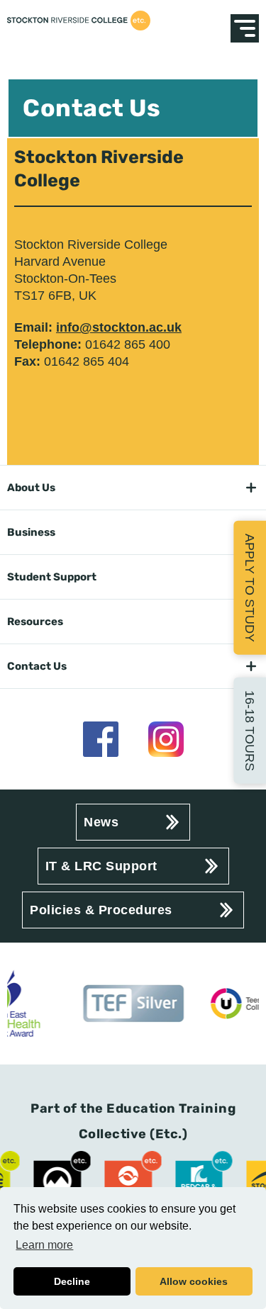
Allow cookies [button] (194, 1281)
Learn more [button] (44, 1245)
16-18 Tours (250, 730)
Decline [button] (72, 1281)
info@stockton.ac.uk (119, 327)
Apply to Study (250, 587)
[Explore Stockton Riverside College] (244, 28)
